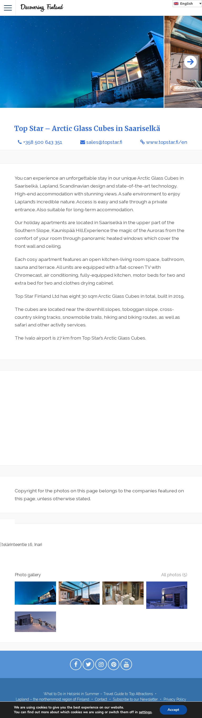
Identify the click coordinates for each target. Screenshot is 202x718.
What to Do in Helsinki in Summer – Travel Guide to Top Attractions (98, 694)
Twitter (88, 665)
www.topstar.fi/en (166, 142)
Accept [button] (173, 709)
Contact (101, 699)
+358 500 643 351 (42, 142)
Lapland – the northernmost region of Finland (52, 699)
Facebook (75, 665)
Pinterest (113, 665)
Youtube (126, 665)
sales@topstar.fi (104, 142)
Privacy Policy (175, 699)
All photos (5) (174, 574)
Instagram (101, 665)
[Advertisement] (101, 418)
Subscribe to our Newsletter (135, 699)
